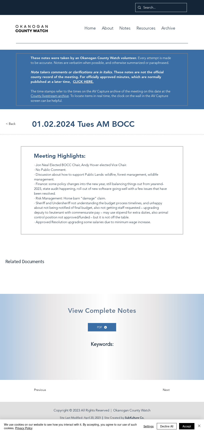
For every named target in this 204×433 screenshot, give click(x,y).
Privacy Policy (23, 428)
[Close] (199, 426)
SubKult (130, 417)
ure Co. (139, 417)
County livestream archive (50, 96)
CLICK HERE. (83, 82)
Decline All (166, 426)
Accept (186, 426)
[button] (124, 28)
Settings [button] (148, 426)
